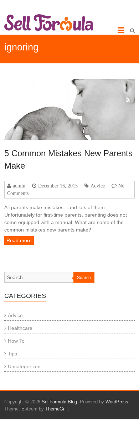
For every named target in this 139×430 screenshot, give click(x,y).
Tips (12, 353)
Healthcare (20, 328)
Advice (98, 185)
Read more (19, 240)
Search (84, 277)
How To (16, 341)
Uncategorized (24, 366)
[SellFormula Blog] (48, 22)
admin (19, 185)
